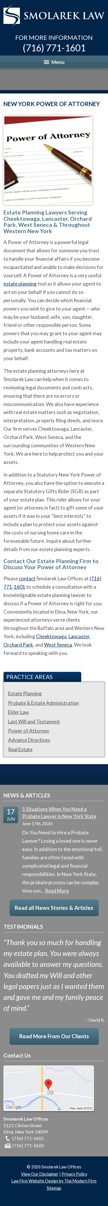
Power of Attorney (28, 731)
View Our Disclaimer (39, 1174)
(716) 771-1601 (54, 47)
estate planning (20, 284)
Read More (57, 891)
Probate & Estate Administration (43, 703)
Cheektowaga (51, 636)
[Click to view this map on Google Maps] (48, 1109)
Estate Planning (25, 693)
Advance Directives (29, 740)
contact (27, 578)
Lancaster (79, 636)
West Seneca (58, 645)
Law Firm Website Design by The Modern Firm (54, 1180)
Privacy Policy (74, 1174)
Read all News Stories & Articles (54, 908)
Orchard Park (18, 645)
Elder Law (18, 712)
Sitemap (54, 1188)
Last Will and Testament (34, 722)
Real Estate (20, 749)
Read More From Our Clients (54, 1036)
